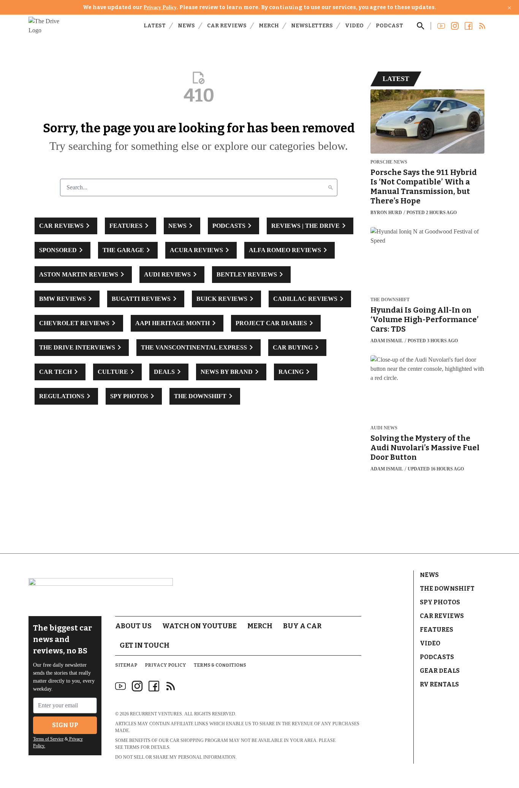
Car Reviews (227, 25)
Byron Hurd (386, 212)
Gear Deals (440, 670)
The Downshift (390, 299)
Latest (155, 25)
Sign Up (65, 725)
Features (436, 629)
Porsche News (388, 162)
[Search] (330, 187)
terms (131, 747)
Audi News (383, 428)
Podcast (389, 25)
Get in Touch (144, 645)
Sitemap (126, 665)
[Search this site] (420, 26)
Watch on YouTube (199, 626)
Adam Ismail (386, 340)
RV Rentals (439, 684)
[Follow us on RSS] (482, 26)
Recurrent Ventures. (156, 714)
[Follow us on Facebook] (468, 26)
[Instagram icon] (137, 686)
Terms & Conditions (220, 665)
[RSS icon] (170, 686)
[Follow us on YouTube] (441, 26)
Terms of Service (48, 739)
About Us (133, 626)
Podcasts (437, 657)
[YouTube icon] (120, 686)
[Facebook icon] (154, 686)
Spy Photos (440, 602)
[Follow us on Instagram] (455, 26)
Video (354, 25)
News (186, 25)
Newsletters (312, 25)
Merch (269, 25)
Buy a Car (302, 626)
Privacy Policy (160, 7)
